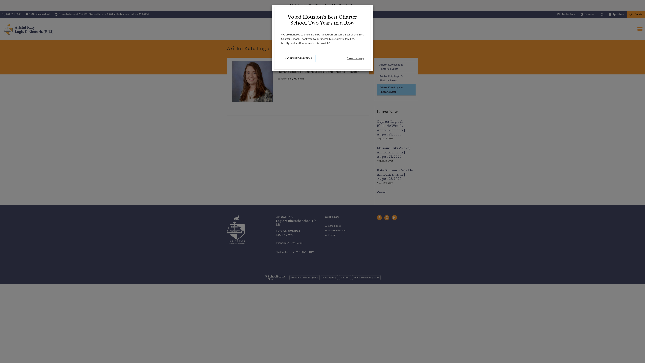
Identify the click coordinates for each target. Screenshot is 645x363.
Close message (355, 58)
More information (298, 58)
